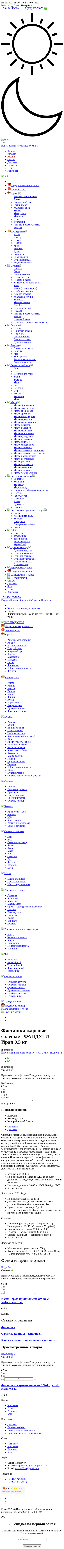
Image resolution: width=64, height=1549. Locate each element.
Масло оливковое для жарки (29, 450)
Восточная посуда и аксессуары (27, 510)
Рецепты (12, 1411)
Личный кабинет (16, 1427)
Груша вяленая (21, 277)
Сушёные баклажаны (25, 558)
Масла (13, 402)
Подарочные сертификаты (25, 185)
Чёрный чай (20, 544)
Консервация (20, 356)
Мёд (16, 353)
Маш (16, 382)
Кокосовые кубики (24, 296)
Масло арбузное (22, 413)
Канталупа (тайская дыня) (27, 282)
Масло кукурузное (23, 436)
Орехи (14, 193)
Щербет (18, 507)
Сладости (19, 498)
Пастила (18, 493)
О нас (10, 168)
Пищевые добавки (23, 331)
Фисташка (8, 1327)
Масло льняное (22, 441)
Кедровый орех (22, 207)
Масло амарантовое (24, 408)
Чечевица (19, 396)
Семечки (18, 388)
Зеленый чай (20, 536)
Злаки (17, 376)
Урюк (17, 245)
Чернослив (19, 254)
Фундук (18, 227)
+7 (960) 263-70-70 (11, 597)
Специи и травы (22, 339)
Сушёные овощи (22, 342)
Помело (18, 310)
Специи (14, 325)
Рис (16, 385)
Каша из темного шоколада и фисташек (28, 1340)
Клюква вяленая (22, 294)
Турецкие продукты (21, 567)
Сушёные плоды (22, 259)
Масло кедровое (22, 427)
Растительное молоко (25, 359)
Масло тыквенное (23, 467)
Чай (12, 530)
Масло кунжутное (23, 439)
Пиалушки (19, 521)
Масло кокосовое (23, 430)
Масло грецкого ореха (25, 422)
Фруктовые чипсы (23, 262)
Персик (18, 242)
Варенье (18, 351)
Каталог (11, 151)
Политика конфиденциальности (24, 1433)
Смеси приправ (22, 336)
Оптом (11, 159)
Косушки (18, 518)
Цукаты (14, 265)
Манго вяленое (22, 302)
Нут (16, 371)
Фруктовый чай (22, 541)
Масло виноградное (24, 416)
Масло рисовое (22, 461)
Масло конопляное (24, 433)
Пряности (19, 333)
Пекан (17, 219)
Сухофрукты (18, 231)
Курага (17, 240)
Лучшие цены (18, 189)
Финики (18, 248)
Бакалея (14, 345)
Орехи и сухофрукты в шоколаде (31, 490)
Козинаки (19, 481)
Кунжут (18, 379)
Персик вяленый (22, 308)
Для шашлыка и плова (22, 574)
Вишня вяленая (22, 274)
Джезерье (19, 478)
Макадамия (20, 213)
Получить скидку (32, 1546)
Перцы (17, 328)
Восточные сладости (21, 476)
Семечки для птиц (23, 373)
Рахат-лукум (20, 495)
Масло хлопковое (23, 470)
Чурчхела (19, 504)
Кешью (17, 210)
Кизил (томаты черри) (25, 288)
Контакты (12, 170)
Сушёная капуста (23, 550)
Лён (16, 368)
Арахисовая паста (23, 348)
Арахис (18, 199)
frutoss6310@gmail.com (27, 1468)
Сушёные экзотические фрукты (30, 322)
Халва (17, 501)
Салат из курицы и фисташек (21, 1333)
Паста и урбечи (18, 578)
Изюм (17, 234)
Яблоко (17, 316)
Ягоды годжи (21, 257)
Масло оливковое (23, 447)
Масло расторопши (24, 458)
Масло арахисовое (23, 410)
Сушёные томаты (23, 561)
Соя (16, 390)
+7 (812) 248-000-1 (17, 1479)
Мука (16, 399)
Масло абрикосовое (24, 405)
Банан (17, 271)
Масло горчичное (23, 419)
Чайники (18, 527)
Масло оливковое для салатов (29, 453)
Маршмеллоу (20, 487)
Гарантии (12, 165)
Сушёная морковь (23, 553)
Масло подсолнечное (25, 456)
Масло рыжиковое (23, 464)
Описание (12, 1126)
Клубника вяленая (23, 291)
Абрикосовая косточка (25, 196)
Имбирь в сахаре (22, 279)
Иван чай (19, 533)
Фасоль (17, 393)
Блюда (17, 513)
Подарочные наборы (25, 524)
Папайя (18, 305)
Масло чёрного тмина (25, 473)
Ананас (18, 268)
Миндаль (18, 216)
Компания (12, 1443)
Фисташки (19, 221)
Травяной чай (21, 538)
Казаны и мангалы (23, 515)
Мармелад (19, 484)
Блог (9, 586)
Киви (16, 285)
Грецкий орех (21, 205)
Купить (5, 1313)
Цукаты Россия (22, 319)
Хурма (17, 251)
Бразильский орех (23, 202)
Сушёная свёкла (22, 556)
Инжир (17, 237)
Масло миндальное (24, 444)
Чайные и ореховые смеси (27, 224)
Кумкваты (19, 299)
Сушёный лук (21, 564)
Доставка (12, 162)
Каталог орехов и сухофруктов (23, 608)
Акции (11, 156)
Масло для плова (23, 425)
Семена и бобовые (20, 365)
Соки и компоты (22, 362)
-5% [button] (3, 1517)
